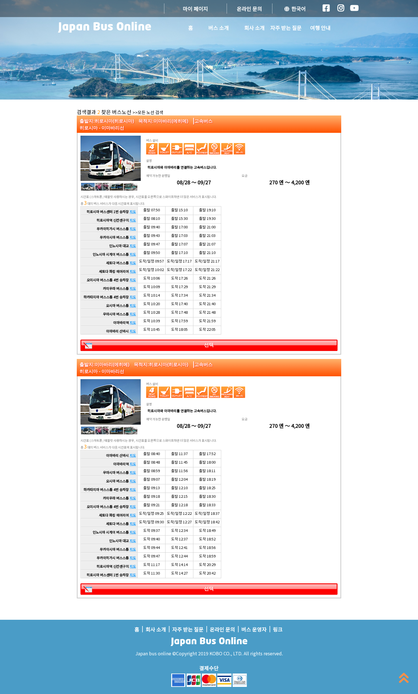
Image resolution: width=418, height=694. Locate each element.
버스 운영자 (254, 629)
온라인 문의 (249, 8)
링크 (278, 629)
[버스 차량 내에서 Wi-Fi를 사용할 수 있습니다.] (239, 148)
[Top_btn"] (403, 679)
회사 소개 (254, 27)
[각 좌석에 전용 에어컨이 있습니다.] (189, 148)
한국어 (297, 8)
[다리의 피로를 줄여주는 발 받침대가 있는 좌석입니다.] (202, 148)
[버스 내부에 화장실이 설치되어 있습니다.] (164, 148)
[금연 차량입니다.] (214, 148)
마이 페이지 (195, 8)
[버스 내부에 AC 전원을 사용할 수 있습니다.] (177, 148)
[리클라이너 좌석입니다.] (227, 148)
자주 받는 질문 (286, 27)
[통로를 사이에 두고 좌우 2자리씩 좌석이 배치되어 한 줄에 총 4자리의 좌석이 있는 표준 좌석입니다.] (152, 148)
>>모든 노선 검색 (148, 112)
